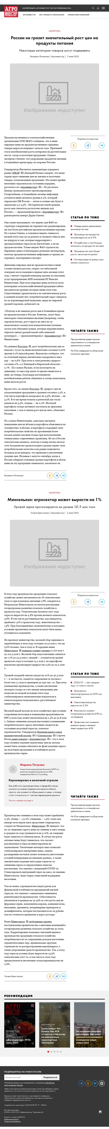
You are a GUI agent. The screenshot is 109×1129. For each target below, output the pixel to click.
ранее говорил (19, 739)
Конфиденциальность (11, 1119)
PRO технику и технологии (51, 15)
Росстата (23, 346)
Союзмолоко (45, 735)
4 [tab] (57, 1052)
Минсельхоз (11, 650)
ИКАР (16, 172)
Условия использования (12, 1121)
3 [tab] (54, 1052)
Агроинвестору (29, 187)
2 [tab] (51, 1052)
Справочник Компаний (78, 15)
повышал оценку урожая (36, 650)
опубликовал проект (40, 921)
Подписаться (50, 1077)
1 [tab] (48, 1052)
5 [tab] (61, 1052)
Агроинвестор (29, 15)
